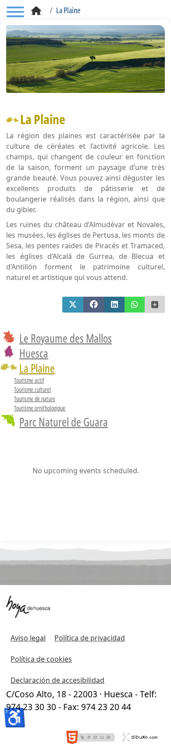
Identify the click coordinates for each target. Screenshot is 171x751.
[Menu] (15, 13)
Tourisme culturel (32, 389)
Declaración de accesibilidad (57, 680)
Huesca (33, 353)
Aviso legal (28, 638)
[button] (72, 304)
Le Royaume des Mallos (65, 338)
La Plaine (37, 368)
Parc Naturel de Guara (63, 421)
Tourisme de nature (34, 398)
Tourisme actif (29, 380)
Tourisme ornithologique (39, 408)
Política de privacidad (89, 638)
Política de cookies (41, 659)
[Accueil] (36, 11)
